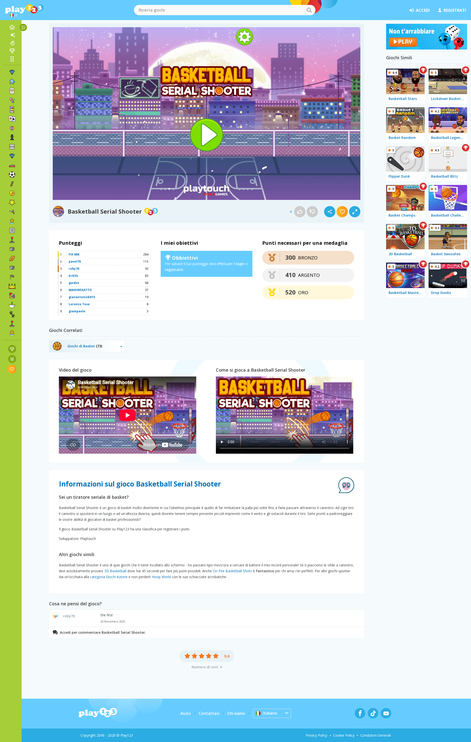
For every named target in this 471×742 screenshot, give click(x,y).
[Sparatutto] (12, 212)
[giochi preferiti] (12, 369)
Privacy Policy (316, 735)
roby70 (74, 269)
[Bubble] (12, 100)
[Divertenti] (12, 202)
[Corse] (12, 277)
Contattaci (209, 713)
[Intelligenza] (12, 128)
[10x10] (12, 146)
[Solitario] (12, 118)
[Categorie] (12, 58)
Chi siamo (236, 713)
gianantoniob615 (82, 297)
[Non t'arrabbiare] (426, 48)
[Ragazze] (12, 333)
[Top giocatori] (12, 50)
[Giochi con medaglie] (12, 359)
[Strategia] (12, 286)
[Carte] (12, 109)
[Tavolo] (12, 249)
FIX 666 (74, 254)
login (240, 263)
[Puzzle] (12, 81)
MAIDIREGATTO (80, 290)
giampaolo (77, 311)
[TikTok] (373, 713)
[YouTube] (386, 713)
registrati (455, 10)
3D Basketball (115, 571)
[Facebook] (360, 713)
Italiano (270, 713)
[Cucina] (12, 305)
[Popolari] (12, 42)
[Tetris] (12, 295)
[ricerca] (309, 10)
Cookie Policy (343, 735)
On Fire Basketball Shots (232, 571)
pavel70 (75, 261)
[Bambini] (12, 221)
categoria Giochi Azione (109, 576)
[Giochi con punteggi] (12, 349)
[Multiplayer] (12, 323)
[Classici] (12, 267)
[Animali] (12, 314)
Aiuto (185, 713)
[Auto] (12, 165)
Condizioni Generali (375, 735)
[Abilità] (12, 184)
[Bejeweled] (12, 156)
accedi (423, 10)
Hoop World (161, 576)
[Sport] (12, 258)
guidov (74, 283)
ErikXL (73, 276)
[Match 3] (12, 72)
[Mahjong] (12, 91)
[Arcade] (12, 239)
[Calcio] (12, 174)
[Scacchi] (12, 137)
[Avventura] (12, 193)
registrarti (174, 269)
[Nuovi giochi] (12, 35)
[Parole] (12, 230)
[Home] (12, 27)
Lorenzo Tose (79, 304)
